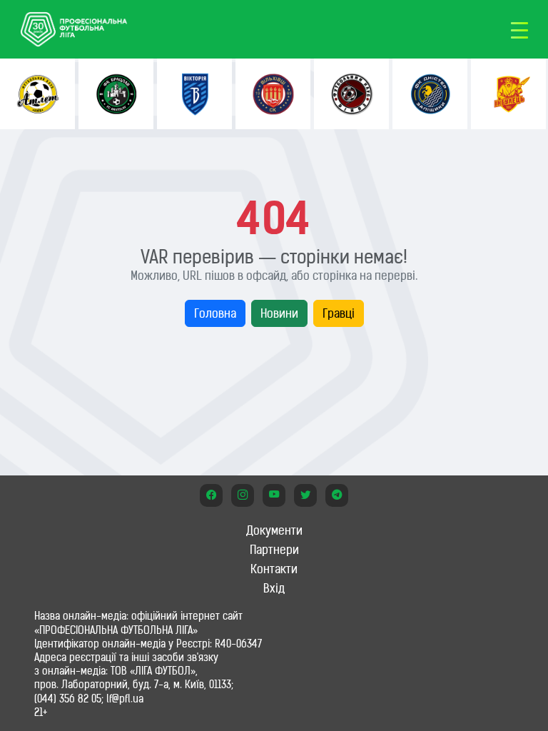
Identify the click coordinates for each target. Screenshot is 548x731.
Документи (274, 530)
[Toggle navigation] (519, 29)
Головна (215, 313)
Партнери (274, 550)
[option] (37, 94)
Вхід (274, 588)
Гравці (339, 313)
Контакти (274, 569)
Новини (279, 313)
